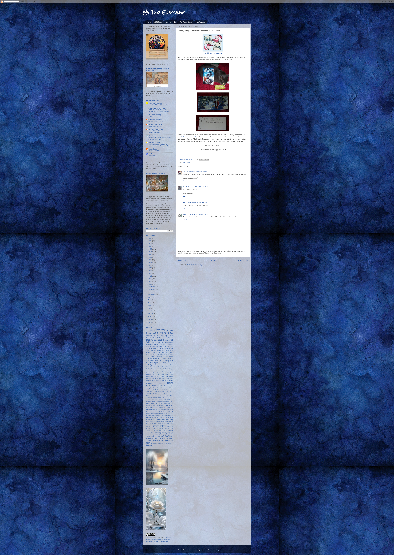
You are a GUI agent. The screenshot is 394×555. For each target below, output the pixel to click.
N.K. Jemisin (161, 409)
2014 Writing (154, 344)
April (149, 308)
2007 (150, 322)
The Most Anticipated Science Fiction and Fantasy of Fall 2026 (159, 138)
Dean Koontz (168, 374)
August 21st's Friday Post (156, 121)
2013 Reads (156, 342)
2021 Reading (157, 353)
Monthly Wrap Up (168, 407)
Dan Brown (160, 374)
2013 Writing (165, 342)
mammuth (203, 550)
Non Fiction (158, 411)
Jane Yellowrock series (158, 395)
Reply (185, 181)
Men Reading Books (155, 129)
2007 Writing (162, 330)
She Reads (152, 136)
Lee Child (170, 403)
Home (149, 22)
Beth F (185, 214)
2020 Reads (165, 350)
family (149, 443)
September (152, 294)
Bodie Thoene (166, 366)
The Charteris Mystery (155, 126)
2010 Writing (157, 338)
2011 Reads (168, 338)
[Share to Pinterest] (208, 160)
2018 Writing (169, 348)
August (150, 297)
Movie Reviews (152, 409)
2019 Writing (157, 350)
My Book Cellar (171, 22)
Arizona (167, 365)
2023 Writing (158, 356)
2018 (150, 260)
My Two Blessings (164, 12)
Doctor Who (149, 376)
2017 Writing (151, 348)
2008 (150, 319)
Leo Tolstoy (159, 405)
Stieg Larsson (157, 423)
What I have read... (154, 150)
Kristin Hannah (163, 403)
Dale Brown (153, 374)
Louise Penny (168, 405)
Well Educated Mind (158, 432)
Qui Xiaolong (167, 413)
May (149, 305)
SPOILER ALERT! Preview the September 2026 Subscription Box (158, 110)
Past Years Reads (186, 22)
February (151, 313)
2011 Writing (151, 340)
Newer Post (183, 260)
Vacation (170, 430)
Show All (171, 158)
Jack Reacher (158, 392)
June (150, 303)
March (150, 311)
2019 (150, 257)
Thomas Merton (150, 430)
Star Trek (164, 421)
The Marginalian (154, 142)
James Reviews (152, 394)
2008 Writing (160, 333)
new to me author (166, 443)
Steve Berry (149, 423)
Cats (164, 369)
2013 (150, 273)
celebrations (156, 440)
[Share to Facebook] (206, 160)
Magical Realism (151, 407)
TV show (170, 428)
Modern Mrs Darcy (154, 115)
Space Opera (149, 421)
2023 (150, 246)
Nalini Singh (169, 409)
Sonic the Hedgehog (165, 419)
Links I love (151, 116)
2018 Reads (160, 348)
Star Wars (170, 421)
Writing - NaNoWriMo (159, 436)
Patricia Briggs (158, 413)
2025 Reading (164, 361)
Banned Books (156, 367)
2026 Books (158, 22)
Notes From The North (188, 137)
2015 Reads (162, 344)
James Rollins (164, 394)
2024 (150, 243)
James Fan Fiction (168, 391)
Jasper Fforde (169, 396)
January (151, 316)
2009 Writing (160, 335)
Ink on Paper (152, 149)
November (151, 289)
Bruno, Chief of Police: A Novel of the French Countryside (159, 131)
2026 (150, 238)
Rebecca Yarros (156, 415)
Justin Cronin (156, 401)
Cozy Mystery (160, 373)
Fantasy (148, 378)
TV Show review (155, 428)
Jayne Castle (161, 397)
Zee (184, 171)
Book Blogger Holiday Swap (212, 53)
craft (172, 440)
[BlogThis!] (202, 160)
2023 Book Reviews (166, 355)
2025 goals (159, 363)
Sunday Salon (158, 426)
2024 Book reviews (167, 356)
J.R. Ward (170, 390)
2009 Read (186, 162)
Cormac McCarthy (151, 373)
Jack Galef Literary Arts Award (157, 105)
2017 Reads (168, 346)
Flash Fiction (166, 378)
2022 (150, 249)
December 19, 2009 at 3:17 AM (198, 214)
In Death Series (156, 390)
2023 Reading (150, 356)
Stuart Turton (165, 423)
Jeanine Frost (169, 397)
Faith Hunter (169, 376)
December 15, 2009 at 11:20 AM (196, 171)
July (149, 300)
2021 (150, 251)
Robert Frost (169, 415)
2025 (150, 241)
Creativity (167, 373)
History (160, 383)
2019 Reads (149, 350)
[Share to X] (204, 160)
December (151, 286)
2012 (150, 276)
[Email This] (200, 160)
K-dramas (163, 401)
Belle (184, 202)
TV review (164, 428)
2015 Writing (169, 344)
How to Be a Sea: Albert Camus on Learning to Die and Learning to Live (159, 145)
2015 (150, 268)
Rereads (163, 415)
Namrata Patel (150, 411)
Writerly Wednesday (161, 434)
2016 (150, 265)
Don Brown (156, 376)
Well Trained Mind (168, 432)
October (151, 292)
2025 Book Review (152, 361)
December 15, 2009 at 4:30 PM (197, 202)
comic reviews (165, 440)
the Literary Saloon (155, 103)
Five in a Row (156, 378)
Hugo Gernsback (165, 388)
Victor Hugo (149, 432)
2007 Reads (150, 330)
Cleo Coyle (170, 371)
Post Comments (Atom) (194, 265)
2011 (150, 279)
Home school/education (159, 384)
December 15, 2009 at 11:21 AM (198, 187)
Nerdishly (151, 154)
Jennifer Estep (150, 399)
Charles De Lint (150, 371)
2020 (150, 254)
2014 (150, 270)
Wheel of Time (150, 434)
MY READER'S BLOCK (156, 124)
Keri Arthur (154, 403)
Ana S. (185, 187)
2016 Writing (158, 346)
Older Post (243, 260)
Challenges (170, 369)
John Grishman (158, 399)
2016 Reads (150, 346)
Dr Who (162, 376)
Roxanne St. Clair (162, 417)
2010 (150, 281)
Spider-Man (157, 421)
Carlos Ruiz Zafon (156, 369)
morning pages (157, 443)
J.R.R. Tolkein (150, 391)
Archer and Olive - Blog (156, 108)
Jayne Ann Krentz (151, 397)
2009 (150, 284)
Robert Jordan (151, 417)
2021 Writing (166, 353)
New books (151, 155)
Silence (154, 419)
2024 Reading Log (152, 358)
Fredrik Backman (156, 380)
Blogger (218, 550)
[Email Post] (196, 159)
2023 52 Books (155, 355)
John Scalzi (166, 399)
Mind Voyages (200, 22)
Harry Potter (165, 380)
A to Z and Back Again (158, 365)
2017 (150, 262)
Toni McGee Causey (161, 430)
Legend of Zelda (150, 405)
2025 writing (166, 363)
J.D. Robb (164, 390)
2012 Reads (163, 340)
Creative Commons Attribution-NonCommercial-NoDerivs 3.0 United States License (158, 539)
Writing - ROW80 (159, 438)
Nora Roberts (168, 411)
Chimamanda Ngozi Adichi (160, 371)
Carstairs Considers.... (156, 119)
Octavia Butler (150, 413)
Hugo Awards (157, 388)
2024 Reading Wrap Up (166, 358)
